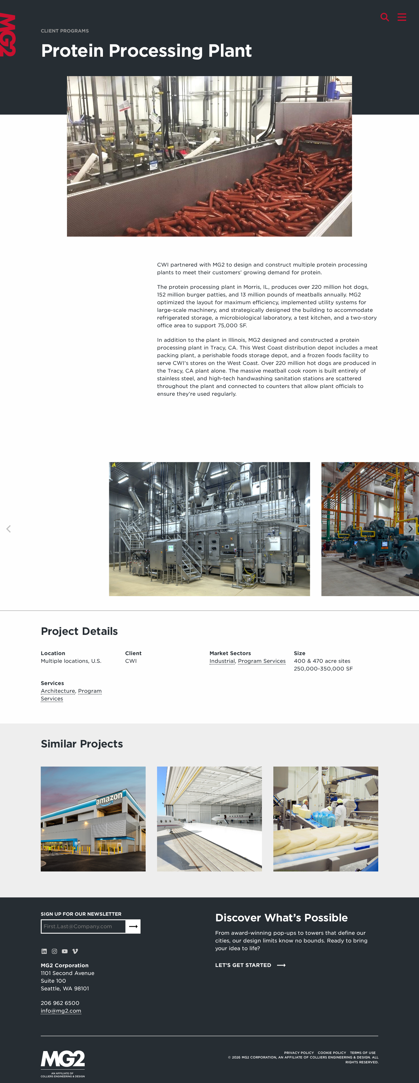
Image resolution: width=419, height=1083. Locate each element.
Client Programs (65, 31)
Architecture (58, 691)
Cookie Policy (332, 1053)
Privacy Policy (299, 1053)
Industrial (222, 661)
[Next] (410, 529)
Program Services (262, 661)
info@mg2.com (61, 1011)
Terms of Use (363, 1053)
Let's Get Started (243, 965)
